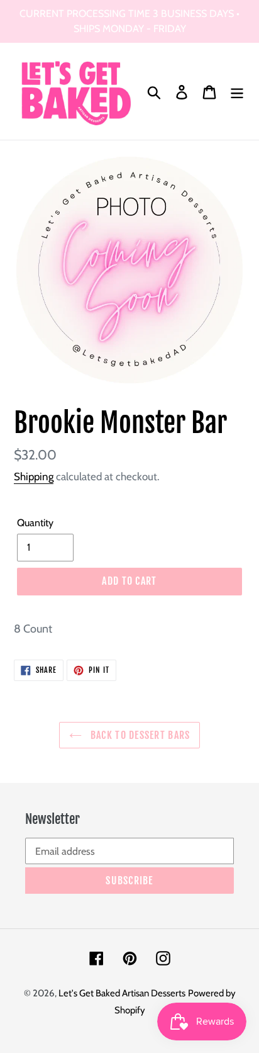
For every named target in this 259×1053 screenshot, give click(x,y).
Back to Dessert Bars (139, 735)
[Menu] (237, 91)
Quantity (35, 523)
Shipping (33, 476)
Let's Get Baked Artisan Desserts (121, 993)
